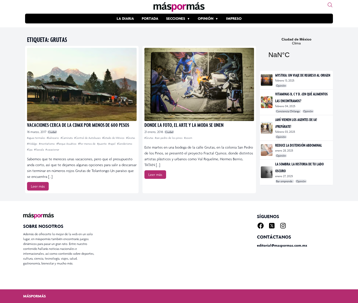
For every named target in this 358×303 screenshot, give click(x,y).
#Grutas (130, 138)
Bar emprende (284, 181)
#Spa (30, 149)
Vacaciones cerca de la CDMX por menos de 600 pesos (78, 124)
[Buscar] (330, 5)
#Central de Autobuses (87, 138)
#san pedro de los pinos (169, 138)
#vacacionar (52, 149)
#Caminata (67, 138)
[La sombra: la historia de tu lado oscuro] (267, 172)
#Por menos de (87, 143)
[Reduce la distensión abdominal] (267, 150)
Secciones (175, 18)
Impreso (234, 18)
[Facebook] (260, 225)
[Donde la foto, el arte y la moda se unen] (199, 84)
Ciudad (52, 132)
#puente (102, 143)
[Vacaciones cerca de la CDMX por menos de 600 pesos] (82, 84)
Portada (150, 18)
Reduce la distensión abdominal (298, 145)
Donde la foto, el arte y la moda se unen (184, 124)
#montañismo (47, 143)
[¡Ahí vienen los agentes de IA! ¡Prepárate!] (267, 128)
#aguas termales (36, 138)
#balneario (53, 138)
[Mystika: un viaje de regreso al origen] (267, 80)
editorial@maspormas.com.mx (282, 245)
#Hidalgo (32, 143)
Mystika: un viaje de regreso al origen (302, 75)
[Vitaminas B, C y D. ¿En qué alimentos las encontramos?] (267, 102)
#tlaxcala (39, 149)
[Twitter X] (271, 225)
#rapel (112, 143)
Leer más (38, 186)
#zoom (188, 138)
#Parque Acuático (67, 143)
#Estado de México (113, 138)
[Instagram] (283, 225)
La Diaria (125, 18)
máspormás (34, 296)
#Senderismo (124, 143)
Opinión (205, 18)
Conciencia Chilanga (288, 111)
